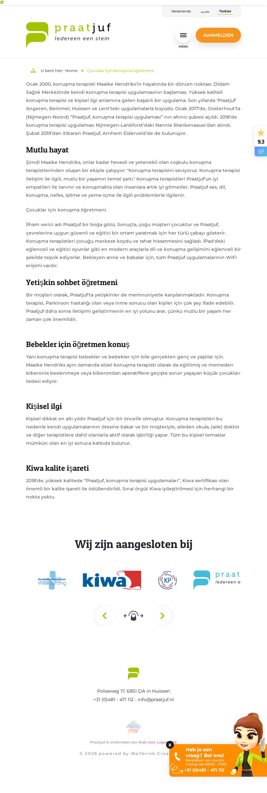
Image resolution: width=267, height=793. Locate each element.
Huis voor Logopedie (157, 742)
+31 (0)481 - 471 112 (113, 699)
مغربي (205, 11)
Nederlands (181, 11)
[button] (40, 773)
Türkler (225, 11)
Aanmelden (218, 35)
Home (71, 70)
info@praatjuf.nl (156, 699)
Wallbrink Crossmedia (159, 753)
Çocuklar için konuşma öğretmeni (120, 70)
